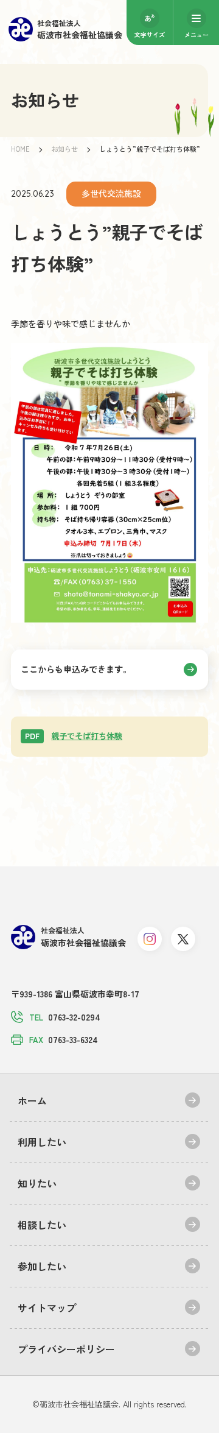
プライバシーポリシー (66, 1349)
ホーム (32, 1100)
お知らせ (64, 149)
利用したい (42, 1141)
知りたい (37, 1183)
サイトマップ (47, 1307)
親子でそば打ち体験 (73, 735)
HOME (20, 149)
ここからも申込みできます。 (76, 669)
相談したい (42, 1224)
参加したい (42, 1266)
